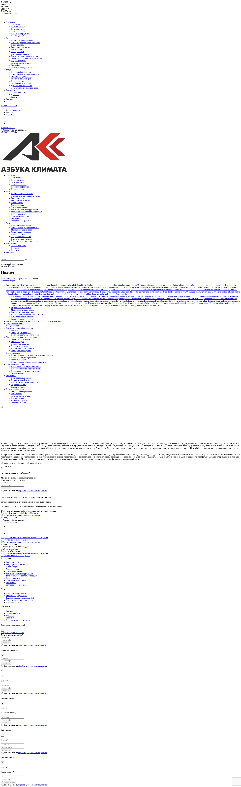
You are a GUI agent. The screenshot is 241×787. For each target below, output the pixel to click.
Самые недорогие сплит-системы (25, 43)
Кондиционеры (17, 45)
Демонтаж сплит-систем (21, 86)
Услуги (9, 70)
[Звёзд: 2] (14, 463)
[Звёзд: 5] (40, 463)
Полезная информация (20, 33)
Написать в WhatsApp (10, 551)
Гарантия (15, 97)
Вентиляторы (17, 49)
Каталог (9, 38)
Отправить (6, 488)
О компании (11, 22)
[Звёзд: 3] (22, 463)
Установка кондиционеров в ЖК (25, 74)
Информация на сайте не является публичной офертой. (24, 553)
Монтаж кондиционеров (21, 76)
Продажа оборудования (21, 72)
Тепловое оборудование (21, 67)
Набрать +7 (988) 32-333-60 (12, 633)
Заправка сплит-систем (21, 83)
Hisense (11, 266)
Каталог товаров (8, 281)
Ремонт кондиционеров (21, 79)
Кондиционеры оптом (20, 47)
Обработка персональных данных (15, 540)
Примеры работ (17, 27)
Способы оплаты (18, 92)
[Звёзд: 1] (5, 463)
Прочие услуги (12, 602)
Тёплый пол (16, 65)
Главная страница (8, 278)
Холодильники (17, 52)
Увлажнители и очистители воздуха (26, 58)
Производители (17, 36)
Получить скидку (8, 782)
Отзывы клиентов (18, 31)
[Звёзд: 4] (31, 463)
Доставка (15, 95)
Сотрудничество (18, 29)
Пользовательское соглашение (19, 620)
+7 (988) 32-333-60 (9, 13)
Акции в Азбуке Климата (22, 40)
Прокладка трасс (18, 81)
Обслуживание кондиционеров (24, 88)
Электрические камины (21, 63)
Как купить (11, 90)
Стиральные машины (20, 54)
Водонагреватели (18, 61)
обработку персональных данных (32, 490)
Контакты (10, 99)
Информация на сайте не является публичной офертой (24, 537)
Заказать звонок (8, 128)
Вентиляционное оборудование (24, 56)
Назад (3, 468)
